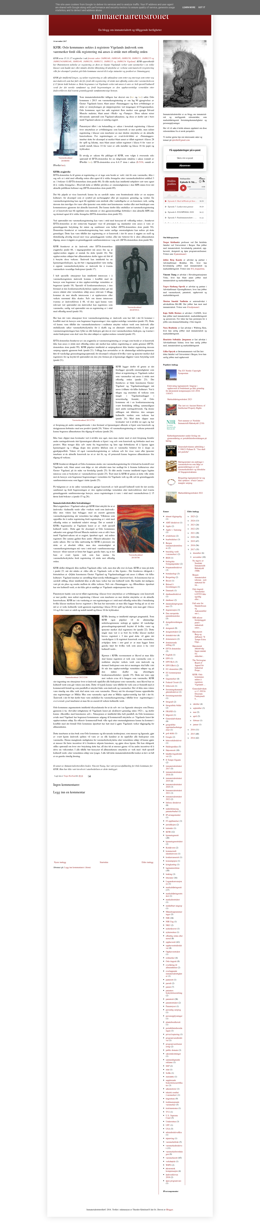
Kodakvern (170, 847)
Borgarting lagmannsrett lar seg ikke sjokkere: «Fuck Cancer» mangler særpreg (191, 480)
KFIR (168, 831)
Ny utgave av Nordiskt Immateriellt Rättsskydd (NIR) (198, 565)
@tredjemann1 (193, 307)
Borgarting (170, 577)
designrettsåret (172, 631)
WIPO (168, 1165)
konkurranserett (172, 857)
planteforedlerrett (173, 1022)
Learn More (188, 7)
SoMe (168, 1073)
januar (196, 724)
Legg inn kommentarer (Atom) (77, 867)
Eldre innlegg (147, 862)
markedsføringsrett (174, 887)
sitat (167, 1069)
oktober (196, 704)
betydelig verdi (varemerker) (172, 553)
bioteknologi (171, 573)
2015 (193, 733)
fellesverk (170, 685)
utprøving (170, 1138)
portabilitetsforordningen (174, 1029)
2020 (193, 537)
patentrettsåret (172, 1002)
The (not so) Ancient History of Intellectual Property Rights (191, 407)
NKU (168, 925)
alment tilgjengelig (174, 516)
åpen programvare (173, 1180)
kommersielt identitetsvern (171, 852)
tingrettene (170, 1098)
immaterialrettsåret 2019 (174, 779)
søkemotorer (171, 1088)
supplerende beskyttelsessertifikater (174, 1083)
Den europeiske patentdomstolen (173, 614)
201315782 (91, 420)
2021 (193, 532)
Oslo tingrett (171, 961)
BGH (168, 557)
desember (197, 552)
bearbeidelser (171, 539)
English (169, 654)
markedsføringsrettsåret (174, 894)
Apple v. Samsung (173, 529)
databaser (170, 600)
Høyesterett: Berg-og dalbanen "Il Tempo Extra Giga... (199, 636)
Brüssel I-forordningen (171, 585)
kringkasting (171, 864)
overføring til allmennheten (171, 966)
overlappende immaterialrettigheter (174, 974)
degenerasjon (171, 609)
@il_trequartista (197, 268)
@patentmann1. (180, 253)
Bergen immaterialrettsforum (174, 546)
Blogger (169, 1209)
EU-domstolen (172, 669)
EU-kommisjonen (173, 672)
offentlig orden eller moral (174, 937)
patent (168, 986)
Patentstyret (171, 1006)
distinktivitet (171, 635)
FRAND (169, 711)
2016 (193, 729)
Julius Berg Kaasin (172, 259)
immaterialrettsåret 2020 (174, 785)
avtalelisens (170, 535)
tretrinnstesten (172, 1108)
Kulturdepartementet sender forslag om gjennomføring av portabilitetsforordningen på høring (186, 438)
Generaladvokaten (173, 718)
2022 (193, 528)
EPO (168, 658)
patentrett (170, 999)
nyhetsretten (171, 932)
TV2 (168, 1111)
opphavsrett (171, 942)
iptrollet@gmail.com (181, 140)
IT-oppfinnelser (172, 820)
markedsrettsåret (173, 899)
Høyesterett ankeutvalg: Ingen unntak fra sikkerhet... (199, 651)
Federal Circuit (172, 682)
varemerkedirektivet (174, 1147)
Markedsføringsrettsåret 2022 (190, 492)
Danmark (170, 590)
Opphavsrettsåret (173, 951)
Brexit (168, 580)
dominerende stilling (171, 643)
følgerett (169, 714)
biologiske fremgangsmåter (173, 562)
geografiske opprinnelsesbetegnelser (174, 727)
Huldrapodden (172, 746)
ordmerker (170, 957)
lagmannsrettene (173, 867)
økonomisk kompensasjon (172, 1169)
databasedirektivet (173, 594)
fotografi (169, 701)
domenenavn (171, 638)
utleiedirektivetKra (174, 1132)
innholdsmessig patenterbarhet (172, 810)
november (197, 557)
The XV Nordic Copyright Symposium (189, 372)
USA (168, 1128)
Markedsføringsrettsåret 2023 (179, 399)
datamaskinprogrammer (174, 605)
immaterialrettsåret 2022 (174, 798)
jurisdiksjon (171, 824)
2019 (193, 541)
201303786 (136, 557)
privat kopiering (173, 1034)
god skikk (170, 733)
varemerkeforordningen (174, 1153)
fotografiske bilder (173, 705)
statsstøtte (170, 1076)
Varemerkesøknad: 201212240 (76, 677)
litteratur (169, 877)
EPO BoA (170, 661)
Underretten (171, 1121)
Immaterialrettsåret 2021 (174, 791)
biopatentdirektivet (174, 567)
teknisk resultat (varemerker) (172, 1093)
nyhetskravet (171, 928)
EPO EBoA (171, 665)
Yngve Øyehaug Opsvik (174, 286)
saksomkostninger (173, 1053)
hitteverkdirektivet (173, 740)
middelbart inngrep (174, 905)
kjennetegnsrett (172, 835)
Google (169, 736)
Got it (201, 7)
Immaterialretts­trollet (130, 15)
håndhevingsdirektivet (174, 755)
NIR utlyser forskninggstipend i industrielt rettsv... (199, 622)
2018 (193, 545)
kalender (169, 828)
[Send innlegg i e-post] (89, 776)
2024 (193, 520)
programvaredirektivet (174, 1039)
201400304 (65, 160)
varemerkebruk (172, 1141)
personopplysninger (174, 1015)
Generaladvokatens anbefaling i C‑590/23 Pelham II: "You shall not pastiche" (191, 449)
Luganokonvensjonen (174, 882)
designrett (170, 628)
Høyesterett (170, 750)
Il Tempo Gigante (173, 759)
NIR (167, 917)
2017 (193, 549)
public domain (172, 1050)
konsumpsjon (171, 860)
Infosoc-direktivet (173, 802)
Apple (168, 526)
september (197, 708)
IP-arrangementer (173, 814)
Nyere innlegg (60, 862)
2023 (193, 524)
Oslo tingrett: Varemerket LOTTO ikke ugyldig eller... (199, 594)
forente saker (94, 58)
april (195, 716)
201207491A (134, 309)
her (132, 96)
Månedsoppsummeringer (174, 913)
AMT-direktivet (172, 522)
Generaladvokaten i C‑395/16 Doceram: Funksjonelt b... (199, 693)
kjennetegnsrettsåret (174, 841)
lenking (169, 874)
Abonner (184, 165)
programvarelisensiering (174, 1045)
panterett (169, 979)
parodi (168, 983)
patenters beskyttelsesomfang (174, 991)
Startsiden (104, 862)
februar (196, 720)
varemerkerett (172, 1157)
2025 (193, 516)
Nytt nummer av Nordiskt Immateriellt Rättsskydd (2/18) (191, 422)
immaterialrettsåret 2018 (174, 773)
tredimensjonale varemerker (172, 1103)
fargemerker (171, 678)
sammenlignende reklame (173, 1061)
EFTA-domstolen (173, 648)
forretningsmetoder (174, 695)
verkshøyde (170, 1161)
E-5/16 (140, 162)
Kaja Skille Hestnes (172, 313)
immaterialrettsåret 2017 (174, 767)
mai (195, 712)
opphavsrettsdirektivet (174, 946)
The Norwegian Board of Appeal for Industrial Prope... (199, 665)
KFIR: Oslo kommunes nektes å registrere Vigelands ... (199, 679)
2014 (193, 737)
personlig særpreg (173, 1009)
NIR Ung (170, 921)
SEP (168, 1065)
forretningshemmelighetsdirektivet (174, 690)
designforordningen (174, 622)
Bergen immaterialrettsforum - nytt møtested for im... (199, 579)
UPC (168, 1125)
